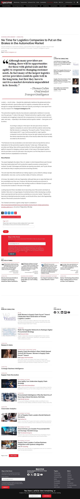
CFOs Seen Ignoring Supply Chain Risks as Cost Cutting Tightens (29, 279)
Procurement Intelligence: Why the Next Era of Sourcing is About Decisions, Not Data (35, 396)
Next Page (14, 455)
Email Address (12, 241)
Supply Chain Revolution (26, 357)
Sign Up (12, 254)
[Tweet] (12, 213)
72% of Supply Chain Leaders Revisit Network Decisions (34, 416)
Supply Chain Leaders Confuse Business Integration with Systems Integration (32, 443)
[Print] (2, 213)
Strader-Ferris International (27, 385)
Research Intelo (24, 334)
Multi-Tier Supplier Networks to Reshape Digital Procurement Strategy (62, 71)
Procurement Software (24, 379)
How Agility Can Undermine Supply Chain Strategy (61, 88)
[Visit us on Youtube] (69, 312)
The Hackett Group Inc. (26, 433)
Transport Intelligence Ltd (10, 52)
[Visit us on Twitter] (58, 312)
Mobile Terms (22, 251)
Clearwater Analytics (8, 409)
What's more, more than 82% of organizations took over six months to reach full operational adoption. (34, 449)
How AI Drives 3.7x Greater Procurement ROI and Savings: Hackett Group (34, 430)
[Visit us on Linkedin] (62, 312)
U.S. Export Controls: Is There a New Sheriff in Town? (49, 278)
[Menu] (77, 2)
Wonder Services (24, 399)
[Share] (5, 213)
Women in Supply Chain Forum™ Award (27, 349)
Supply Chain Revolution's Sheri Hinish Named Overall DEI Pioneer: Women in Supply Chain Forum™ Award (62, 80)
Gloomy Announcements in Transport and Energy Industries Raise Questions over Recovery (9, 279)
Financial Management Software (49, 276)
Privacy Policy (30, 251)
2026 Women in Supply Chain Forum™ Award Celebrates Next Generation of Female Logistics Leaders (62, 63)
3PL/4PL (19, 312)
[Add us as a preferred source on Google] (15, 213)
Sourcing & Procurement (8, 37)
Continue (47, 496)
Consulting (20, 37)
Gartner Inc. (23, 419)
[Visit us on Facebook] (55, 312)
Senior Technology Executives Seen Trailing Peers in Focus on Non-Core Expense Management (69, 279)
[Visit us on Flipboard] (65, 312)
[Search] (74, 2)
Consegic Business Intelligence (12, 368)
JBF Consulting (24, 446)
